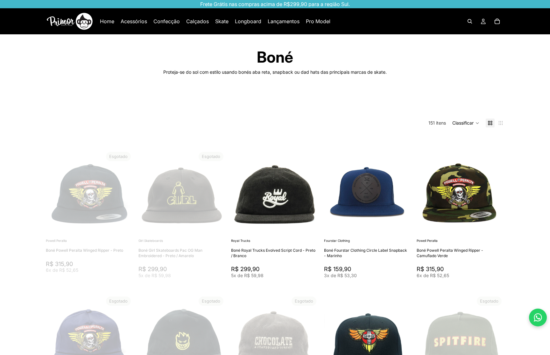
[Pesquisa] (470, 21)
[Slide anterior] (55, 193)
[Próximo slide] (483, 102)
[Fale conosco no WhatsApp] (538, 317)
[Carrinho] (497, 21)
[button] (465, 123)
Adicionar (314, 227)
